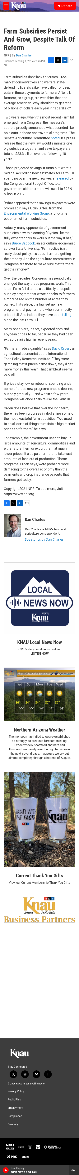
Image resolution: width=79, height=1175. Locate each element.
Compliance (15, 1116)
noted (55, 138)
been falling (62, 315)
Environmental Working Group (26, 213)
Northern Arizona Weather (39, 730)
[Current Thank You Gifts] (39, 819)
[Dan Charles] (12, 525)
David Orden (61, 348)
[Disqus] (39, 986)
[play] (5, 1170)
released (62, 178)
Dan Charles (24, 55)
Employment (15, 1107)
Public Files (14, 1099)
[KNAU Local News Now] (39, 598)
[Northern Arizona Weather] (39, 694)
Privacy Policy (16, 1091)
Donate (66, 6)
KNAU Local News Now (39, 642)
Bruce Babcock (23, 243)
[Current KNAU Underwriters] (39, 909)
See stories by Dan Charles (44, 539)
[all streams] (74, 1170)
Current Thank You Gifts (39, 876)
